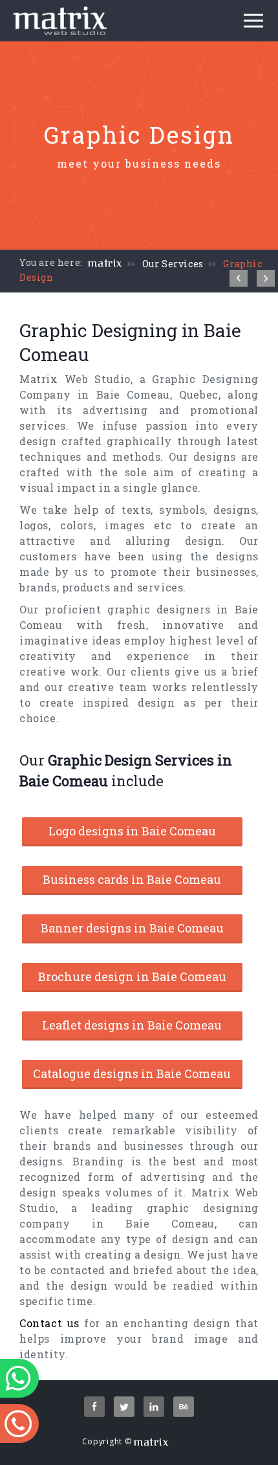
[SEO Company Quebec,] (266, 278)
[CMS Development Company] (239, 278)
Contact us (49, 1323)
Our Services (173, 264)
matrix (105, 263)
